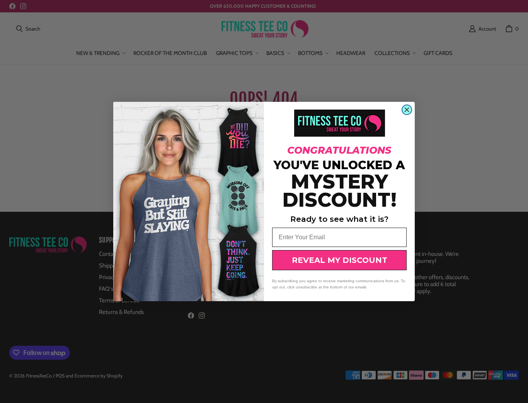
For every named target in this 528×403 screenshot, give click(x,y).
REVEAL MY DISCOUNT (339, 260)
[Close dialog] (407, 110)
